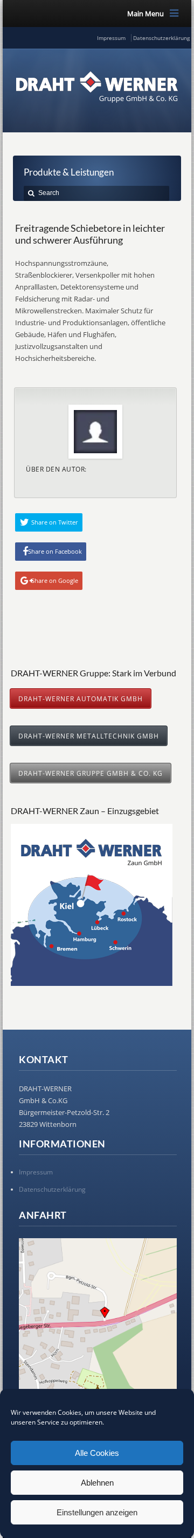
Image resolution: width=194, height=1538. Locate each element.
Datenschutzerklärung (161, 38)
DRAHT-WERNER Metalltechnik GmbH (88, 735)
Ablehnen (97, 1482)
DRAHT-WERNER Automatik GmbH (80, 698)
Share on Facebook (55, 551)
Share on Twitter (54, 522)
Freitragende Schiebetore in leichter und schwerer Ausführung (90, 234)
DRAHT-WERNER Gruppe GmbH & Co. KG (90, 773)
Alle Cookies (97, 1453)
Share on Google (54, 580)
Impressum (111, 38)
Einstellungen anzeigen (97, 1512)
